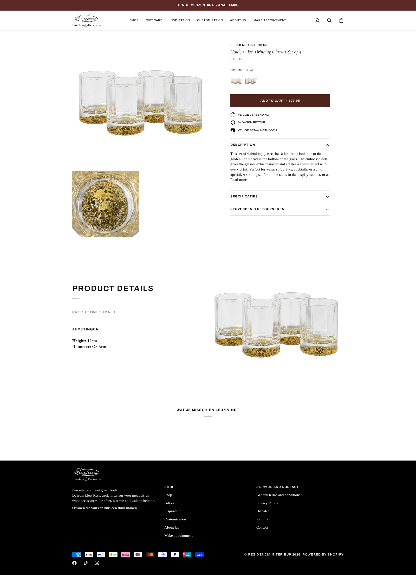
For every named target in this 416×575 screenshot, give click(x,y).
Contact (262, 527)
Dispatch (263, 511)
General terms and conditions (278, 495)
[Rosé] (251, 82)
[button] (134, 21)
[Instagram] (97, 563)
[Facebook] (74, 563)
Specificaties (244, 196)
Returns (262, 519)
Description (242, 144)
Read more (238, 180)
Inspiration (172, 511)
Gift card (171, 503)
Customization (175, 519)
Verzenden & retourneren (257, 209)
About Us (171, 527)
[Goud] (237, 82)
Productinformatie (94, 312)
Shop (168, 495)
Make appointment (178, 535)
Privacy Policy (267, 503)
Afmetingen (85, 329)
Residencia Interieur (248, 45)
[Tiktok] (86, 563)
